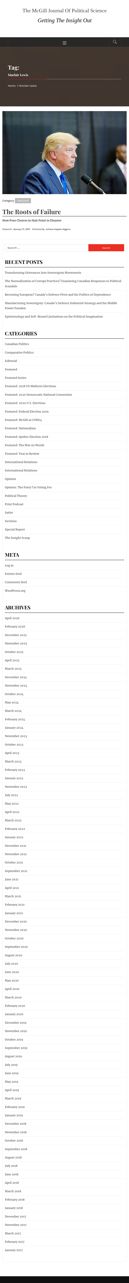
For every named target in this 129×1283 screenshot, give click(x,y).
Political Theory (16, 496)
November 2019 (16, 1031)
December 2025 (16, 635)
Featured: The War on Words (24, 445)
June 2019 (12, 1073)
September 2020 (16, 947)
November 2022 (16, 787)
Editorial (11, 361)
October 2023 (14, 744)
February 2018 (15, 1199)
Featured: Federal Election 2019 (27, 411)
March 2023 (13, 761)
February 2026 (15, 626)
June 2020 (12, 972)
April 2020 (12, 989)
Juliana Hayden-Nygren (58, 229)
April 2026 (12, 618)
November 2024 (16, 685)
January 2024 (14, 727)
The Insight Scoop (17, 538)
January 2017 (14, 1250)
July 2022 (11, 795)
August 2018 (13, 1157)
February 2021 (15, 904)
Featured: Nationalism (20, 428)
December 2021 (15, 846)
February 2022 (15, 829)
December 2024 (16, 677)
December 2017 (15, 1216)
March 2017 (13, 1233)
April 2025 (12, 660)
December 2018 (15, 1123)
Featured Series (15, 378)
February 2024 (15, 719)
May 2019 (11, 1082)
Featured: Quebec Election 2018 (26, 437)
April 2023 (12, 753)
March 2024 (13, 711)
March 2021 (13, 896)
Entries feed (13, 574)
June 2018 (11, 1174)
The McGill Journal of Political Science (64, 10)
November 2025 (16, 643)
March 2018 (13, 1191)
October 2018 (14, 1140)
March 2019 (13, 1098)
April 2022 (12, 812)
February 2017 (15, 1242)
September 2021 (16, 871)
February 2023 (15, 770)
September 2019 (16, 1048)
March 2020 (13, 997)
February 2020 (15, 1006)
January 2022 (14, 837)
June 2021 (11, 879)
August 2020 (13, 955)
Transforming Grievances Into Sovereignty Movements (43, 272)
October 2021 (14, 862)
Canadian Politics (17, 344)
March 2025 (13, 668)
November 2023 (16, 736)
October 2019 (14, 1039)
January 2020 (14, 1014)
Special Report (15, 529)
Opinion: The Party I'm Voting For (28, 487)
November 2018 (16, 1132)
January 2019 (14, 1115)
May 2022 (12, 803)
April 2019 (12, 1090)
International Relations (21, 462)
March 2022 (13, 820)
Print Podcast (14, 504)
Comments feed (16, 582)
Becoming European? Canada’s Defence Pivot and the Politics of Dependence (58, 294)
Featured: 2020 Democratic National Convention (38, 394)
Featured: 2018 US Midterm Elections (30, 386)
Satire (9, 512)
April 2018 (12, 1183)
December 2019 (15, 1022)
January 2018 (14, 1208)
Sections (11, 521)
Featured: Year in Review (22, 453)
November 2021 (16, 854)
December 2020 (16, 921)
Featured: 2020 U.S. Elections (25, 403)
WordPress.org (15, 590)
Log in (9, 565)
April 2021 (12, 888)
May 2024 (12, 702)
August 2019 (13, 1056)
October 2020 (14, 938)
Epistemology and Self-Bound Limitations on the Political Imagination (54, 316)
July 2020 (11, 963)
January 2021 (14, 913)
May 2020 (12, 980)
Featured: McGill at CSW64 (23, 420)
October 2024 (14, 694)
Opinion (10, 479)
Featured (23, 200)
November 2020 (16, 930)
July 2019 (11, 1065)
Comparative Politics (19, 352)
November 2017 (16, 1225)
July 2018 (11, 1166)
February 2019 (15, 1107)
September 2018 (16, 1149)
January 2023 (14, 778)
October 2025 (14, 652)
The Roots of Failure (31, 211)
